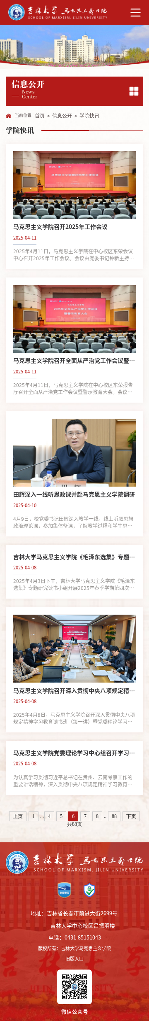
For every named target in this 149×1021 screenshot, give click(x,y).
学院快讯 (89, 115)
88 (114, 816)
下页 (131, 816)
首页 (40, 115)
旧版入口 (74, 958)
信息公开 (62, 115)
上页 (18, 816)
